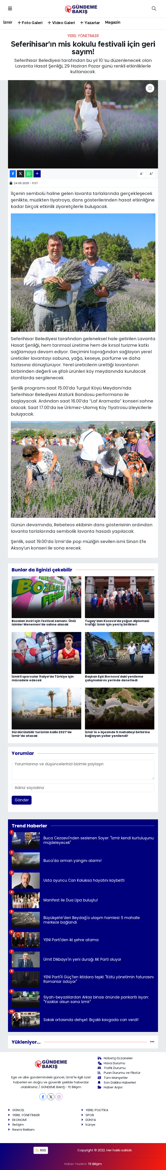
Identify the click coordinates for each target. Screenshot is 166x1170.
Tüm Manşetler (116, 1077)
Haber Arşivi (113, 1087)
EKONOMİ (19, 1119)
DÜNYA (91, 1119)
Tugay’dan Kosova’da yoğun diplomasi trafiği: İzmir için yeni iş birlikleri (117, 623)
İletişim (18, 1124)
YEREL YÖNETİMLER (83, 35)
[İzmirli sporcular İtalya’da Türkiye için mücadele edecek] (46, 652)
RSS (42, 1150)
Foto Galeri (32, 23)
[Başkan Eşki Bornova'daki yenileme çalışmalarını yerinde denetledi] (120, 652)
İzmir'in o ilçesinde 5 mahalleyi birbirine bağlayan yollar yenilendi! (117, 734)
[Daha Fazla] (37, 173)
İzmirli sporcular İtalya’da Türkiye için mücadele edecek (43, 678)
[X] (50, 1096)
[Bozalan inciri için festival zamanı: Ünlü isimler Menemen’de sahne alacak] (46, 596)
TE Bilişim (95, 1164)
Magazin (112, 23)
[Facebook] (42, 1096)
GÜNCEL (18, 1110)
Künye (90, 1124)
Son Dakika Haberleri (120, 1082)
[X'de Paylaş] (20, 173)
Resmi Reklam (23, 1129)
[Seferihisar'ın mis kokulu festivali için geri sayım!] (83, 124)
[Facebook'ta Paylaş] (13, 173)
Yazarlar (92, 23)
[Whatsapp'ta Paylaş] (29, 173)
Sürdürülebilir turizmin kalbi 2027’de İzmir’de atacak (42, 734)
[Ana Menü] (10, 8)
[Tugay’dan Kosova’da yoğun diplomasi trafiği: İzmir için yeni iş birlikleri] (120, 596)
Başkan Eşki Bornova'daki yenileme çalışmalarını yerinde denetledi (114, 678)
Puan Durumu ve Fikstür (122, 1072)
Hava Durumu (114, 1063)
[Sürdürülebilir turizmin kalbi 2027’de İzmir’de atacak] (46, 708)
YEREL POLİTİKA (97, 1110)
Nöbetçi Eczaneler (118, 1058)
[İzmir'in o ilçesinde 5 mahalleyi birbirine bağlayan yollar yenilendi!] (120, 708)
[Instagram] (58, 1096)
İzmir (7, 23)
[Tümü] (152, 1042)
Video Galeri (63, 23)
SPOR (90, 1115)
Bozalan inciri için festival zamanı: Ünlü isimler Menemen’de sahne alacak (44, 623)
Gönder (22, 800)
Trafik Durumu (115, 1068)
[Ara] (154, 9)
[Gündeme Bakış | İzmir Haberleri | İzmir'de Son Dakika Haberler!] (81, 8)
